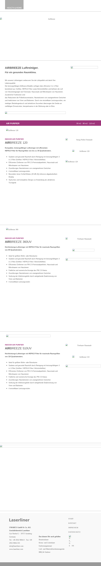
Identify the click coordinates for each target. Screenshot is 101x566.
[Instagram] (50, 520)
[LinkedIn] (58, 520)
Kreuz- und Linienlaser (47, 543)
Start (71, 519)
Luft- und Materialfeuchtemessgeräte (51, 549)
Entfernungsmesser (45, 546)
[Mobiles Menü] (95, 4)
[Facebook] (42, 520)
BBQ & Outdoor (44, 552)
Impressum (73, 528)
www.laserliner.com (16, 549)
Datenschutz (74, 532)
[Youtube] (42, 528)
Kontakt (72, 523)
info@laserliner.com (16, 546)
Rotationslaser (44, 540)
